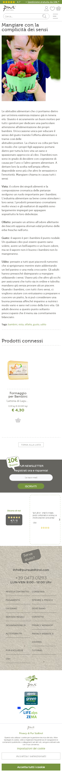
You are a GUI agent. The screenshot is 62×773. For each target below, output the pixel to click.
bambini (12, 324)
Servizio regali (15, 616)
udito (43, 324)
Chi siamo (11, 608)
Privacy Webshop (42, 625)
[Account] (46, 8)
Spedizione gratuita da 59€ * (43, 1)
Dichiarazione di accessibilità (15, 629)
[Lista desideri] (53, 8)
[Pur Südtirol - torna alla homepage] (9, 8)
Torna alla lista (31, 444)
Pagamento (13, 599)
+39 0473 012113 (31, 577)
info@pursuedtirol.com (31, 569)
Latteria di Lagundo (18, 401)
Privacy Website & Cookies (43, 637)
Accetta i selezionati (31, 756)
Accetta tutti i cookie (31, 767)
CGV (8, 658)
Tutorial (37, 650)
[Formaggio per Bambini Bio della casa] (18, 370)
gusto (36, 324)
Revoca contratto (17, 591)
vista (21, 324)
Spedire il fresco (42, 599)
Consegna (38, 591)
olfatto (28, 324)
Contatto (38, 616)
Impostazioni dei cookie (31, 748)
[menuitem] (56, 17)
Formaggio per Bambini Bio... (17, 395)
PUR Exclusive (14, 650)
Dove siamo (39, 608)
